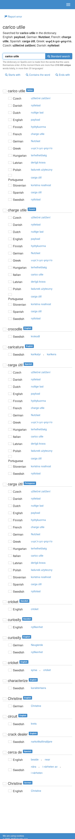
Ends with (64, 75)
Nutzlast (35, 141)
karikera (51, 354)
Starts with (14, 75)
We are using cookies (13, 835)
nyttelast (36, 105)
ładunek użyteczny (41, 169)
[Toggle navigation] (68, 4)
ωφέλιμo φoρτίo (41, 148)
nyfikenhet (37, 627)
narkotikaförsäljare (41, 741)
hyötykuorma (38, 126)
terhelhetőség (39, 155)
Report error (14, 16)
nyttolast (36, 199)
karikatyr (36, 354)
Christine (36, 706)
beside (35, 759)
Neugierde (37, 645)
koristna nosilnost (41, 185)
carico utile (37, 274)
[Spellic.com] (9, 4)
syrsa (34, 670)
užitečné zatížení (40, 98)
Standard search (60, 56)
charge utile (37, 134)
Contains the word (39, 75)
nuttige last (37, 112)
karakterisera (38, 688)
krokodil (35, 336)
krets (34, 723)
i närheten (37, 773)
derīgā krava (38, 162)
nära (33, 766)
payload (35, 119)
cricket (34, 609)
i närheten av (50, 766)
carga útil (36, 177)
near (47, 759)
